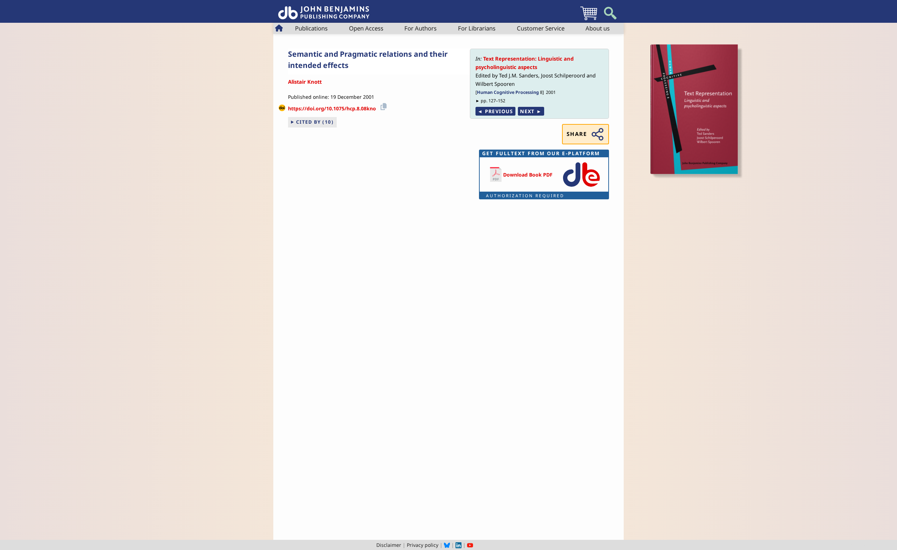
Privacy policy (422, 545)
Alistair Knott (305, 81)
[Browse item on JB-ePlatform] (581, 187)
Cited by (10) (315, 122)
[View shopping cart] (588, 19)
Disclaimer (388, 545)
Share (577, 134)
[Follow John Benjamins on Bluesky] (447, 545)
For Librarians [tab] (476, 28)
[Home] (323, 9)
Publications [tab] (311, 28)
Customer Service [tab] (540, 28)
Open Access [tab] (366, 28)
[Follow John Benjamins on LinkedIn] (458, 545)
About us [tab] (598, 28)
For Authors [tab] (420, 28)
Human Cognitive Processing (508, 92)
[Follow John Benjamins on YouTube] (470, 545)
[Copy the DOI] (382, 106)
